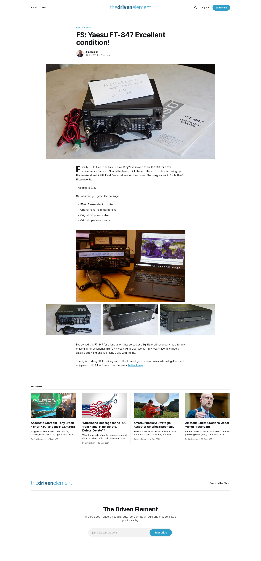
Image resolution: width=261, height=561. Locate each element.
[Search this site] (195, 7)
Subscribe (221, 7)
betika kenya (135, 365)
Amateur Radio (84, 27)
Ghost (227, 483)
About (45, 7)
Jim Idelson (91, 51)
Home (34, 7)
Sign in (205, 7)
